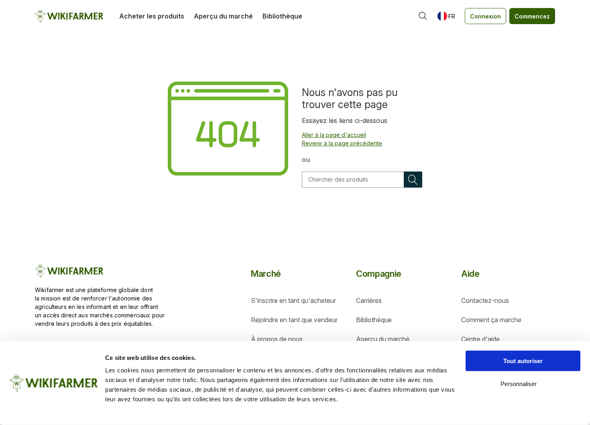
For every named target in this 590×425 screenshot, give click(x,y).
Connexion (485, 16)
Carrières (369, 300)
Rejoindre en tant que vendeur (294, 320)
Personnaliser (518, 383)
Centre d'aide (480, 339)
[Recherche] (413, 180)
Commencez (532, 16)
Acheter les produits (151, 16)
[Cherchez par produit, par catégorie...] (423, 16)
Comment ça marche (491, 320)
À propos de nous (277, 339)
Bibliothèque (282, 16)
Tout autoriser (523, 361)
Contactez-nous (485, 300)
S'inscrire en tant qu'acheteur (293, 300)
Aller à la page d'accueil (334, 134)
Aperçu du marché (223, 16)
